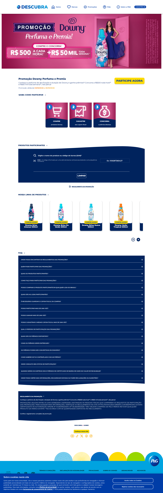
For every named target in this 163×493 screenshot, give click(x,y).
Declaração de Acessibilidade (72, 470)
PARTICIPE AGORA (129, 80)
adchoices (141, 470)
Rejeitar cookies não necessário (133, 487)
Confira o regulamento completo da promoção (36, 414)
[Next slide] (137, 239)
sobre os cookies (110, 470)
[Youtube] (72, 436)
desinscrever (127, 470)
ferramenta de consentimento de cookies (37, 489)
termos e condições (47, 470)
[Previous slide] (132, 239)
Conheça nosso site (81, 431)
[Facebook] (86, 436)
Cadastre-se (140, 7)
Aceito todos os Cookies (133, 480)
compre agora (31, 222)
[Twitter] (81, 436)
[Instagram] (91, 436)
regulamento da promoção (83, 186)
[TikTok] (77, 436)
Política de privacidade (48, 487)
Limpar (82, 176)
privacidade (94, 470)
